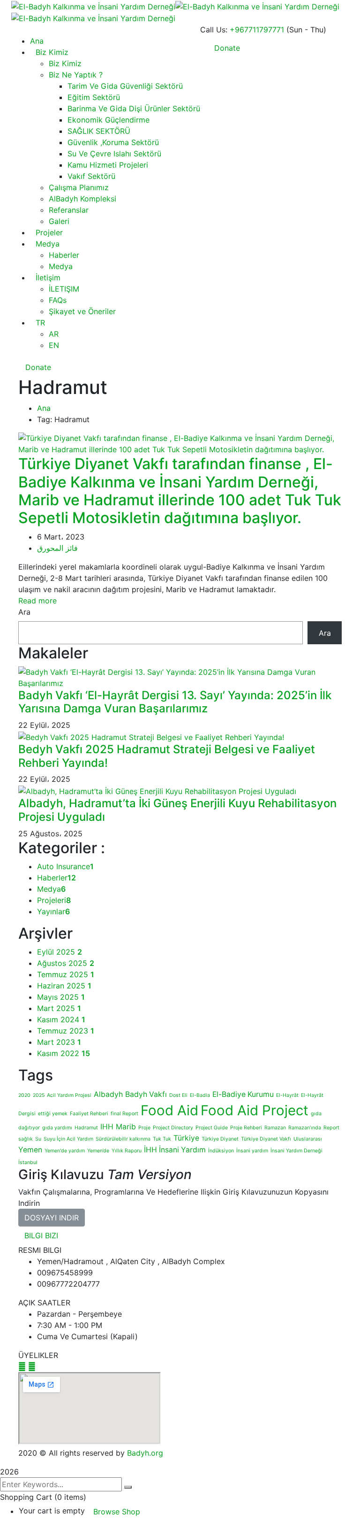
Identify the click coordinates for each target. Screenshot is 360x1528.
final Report (124, 1114)
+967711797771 (257, 29)
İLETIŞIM (64, 288)
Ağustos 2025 (65, 963)
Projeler (49, 232)
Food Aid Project (254, 1110)
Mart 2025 (59, 1008)
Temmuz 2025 (65, 974)
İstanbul (28, 1162)
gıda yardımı (57, 1128)
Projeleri (54, 900)
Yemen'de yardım (65, 1151)
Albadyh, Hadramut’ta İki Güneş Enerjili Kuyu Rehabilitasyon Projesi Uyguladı (177, 810)
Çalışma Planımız (79, 187)
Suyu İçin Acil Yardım (68, 1139)
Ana (44, 408)
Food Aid (169, 1110)
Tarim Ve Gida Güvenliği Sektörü (125, 86)
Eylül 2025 (59, 952)
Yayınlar (53, 911)
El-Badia (200, 1095)
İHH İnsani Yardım (175, 1149)
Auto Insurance (65, 866)
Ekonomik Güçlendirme (109, 119)
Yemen (30, 1149)
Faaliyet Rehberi (89, 1114)
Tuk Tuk (162, 1139)
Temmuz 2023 (65, 1030)
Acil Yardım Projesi (69, 1095)
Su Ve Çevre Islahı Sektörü (114, 153)
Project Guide (211, 1128)
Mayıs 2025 (61, 997)
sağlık (25, 1139)
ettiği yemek (53, 1114)
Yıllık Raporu (127, 1151)
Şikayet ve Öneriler (82, 311)
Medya (48, 243)
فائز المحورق (57, 548)
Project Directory (173, 1128)
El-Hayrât (287, 1095)
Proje (144, 1128)
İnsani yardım (252, 1151)
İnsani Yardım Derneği (296, 1151)
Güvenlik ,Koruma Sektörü (113, 142)
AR (54, 334)
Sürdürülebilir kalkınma (123, 1139)
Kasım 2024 (61, 1019)
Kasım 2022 (63, 1053)
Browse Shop (116, 1511)
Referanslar (69, 210)
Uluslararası (307, 1139)
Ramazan (275, 1128)
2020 (24, 1095)
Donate (37, 367)
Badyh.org (145, 1453)
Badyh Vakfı (146, 1094)
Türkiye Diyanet (220, 1139)
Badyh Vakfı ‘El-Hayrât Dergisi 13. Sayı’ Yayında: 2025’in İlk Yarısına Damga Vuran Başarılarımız (174, 702)
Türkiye (186, 1138)
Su (38, 1139)
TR (40, 322)
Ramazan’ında (304, 1128)
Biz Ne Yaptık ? (76, 74)
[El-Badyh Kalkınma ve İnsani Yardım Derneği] (93, 5)
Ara (24, 612)
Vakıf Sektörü (91, 176)
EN (54, 345)
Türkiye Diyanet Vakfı (266, 1139)
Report (331, 1128)
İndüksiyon (221, 1151)
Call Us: (213, 29)
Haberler (64, 255)
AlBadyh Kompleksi (82, 198)
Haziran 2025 (64, 985)
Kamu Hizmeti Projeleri (108, 165)
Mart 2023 (59, 1042)
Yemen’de (98, 1151)
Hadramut (86, 1128)
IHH (106, 1126)
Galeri (59, 221)
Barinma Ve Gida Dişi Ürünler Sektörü (134, 108)
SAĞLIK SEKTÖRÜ (99, 131)
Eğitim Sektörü (94, 97)
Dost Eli (178, 1095)
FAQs (58, 300)
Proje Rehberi (246, 1128)
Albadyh (108, 1094)
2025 (39, 1095)
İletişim (48, 277)
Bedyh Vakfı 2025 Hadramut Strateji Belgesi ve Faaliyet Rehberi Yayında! (166, 756)
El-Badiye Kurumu (243, 1094)
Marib (126, 1126)
